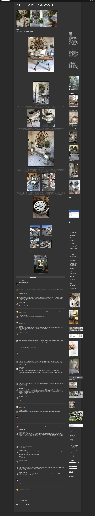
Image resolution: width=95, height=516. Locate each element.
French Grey (72, 258)
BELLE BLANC (72, 240)
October (71, 436)
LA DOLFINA (72, 268)
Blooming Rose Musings (22, 415)
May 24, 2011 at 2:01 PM (22, 323)
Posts (71, 466)
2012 (70, 431)
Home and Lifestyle (22, 302)
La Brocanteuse (21, 388)
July (71, 440)
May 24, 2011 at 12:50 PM (23, 299)
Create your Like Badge (76, 218)
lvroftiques (20, 360)
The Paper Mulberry (73, 285)
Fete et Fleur (21, 367)
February (71, 455)
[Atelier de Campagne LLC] (70, 216)
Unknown (20, 320)
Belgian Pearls (72, 238)
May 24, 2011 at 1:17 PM (22, 312)
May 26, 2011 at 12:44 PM (23, 385)
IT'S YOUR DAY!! (72, 447)
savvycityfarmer (72, 279)
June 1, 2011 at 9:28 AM (22, 457)
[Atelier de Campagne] (69, 222)
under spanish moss (22, 315)
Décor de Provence (73, 253)
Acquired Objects (72, 235)
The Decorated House (73, 281)
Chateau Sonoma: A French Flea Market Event (74, 446)
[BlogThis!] (31, 277)
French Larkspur (72, 260)
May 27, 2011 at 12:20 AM (23, 393)
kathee (20, 326)
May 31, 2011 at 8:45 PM (22, 442)
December (72, 434)
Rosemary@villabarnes (22, 282)
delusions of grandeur (73, 246)
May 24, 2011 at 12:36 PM (23, 293)
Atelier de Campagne (22, 396)
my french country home (74, 274)
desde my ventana (22, 450)
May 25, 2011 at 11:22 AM (23, 357)
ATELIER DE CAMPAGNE (35, 5)
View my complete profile (72, 72)
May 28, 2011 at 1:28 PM (22, 407)
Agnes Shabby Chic (73, 237)
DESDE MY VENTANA (73, 248)
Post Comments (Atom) (24, 500)
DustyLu (71, 251)
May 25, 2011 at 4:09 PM (22, 364)
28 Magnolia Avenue (22, 460)
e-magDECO (72, 254)
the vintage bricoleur (22, 472)
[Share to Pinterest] (35, 277)
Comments (71, 468)
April (71, 452)
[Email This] (30, 277)
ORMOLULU (72, 276)
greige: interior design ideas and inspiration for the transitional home (73, 264)
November (72, 435)
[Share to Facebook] (34, 277)
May (71, 443)
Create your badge (71, 223)
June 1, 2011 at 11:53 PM (22, 463)
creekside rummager (22, 332)
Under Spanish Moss (73, 288)
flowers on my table (22, 410)
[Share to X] (33, 277)
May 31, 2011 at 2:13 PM (22, 429)
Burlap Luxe (72, 243)
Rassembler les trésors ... (74, 444)
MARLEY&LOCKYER (73, 273)
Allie (19, 296)
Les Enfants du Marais (73, 271)
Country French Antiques (74, 245)
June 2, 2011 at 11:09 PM (22, 469)
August (71, 439)
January (71, 456)
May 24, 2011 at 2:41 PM (22, 329)
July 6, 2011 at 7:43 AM (22, 495)
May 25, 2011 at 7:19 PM (22, 379)
